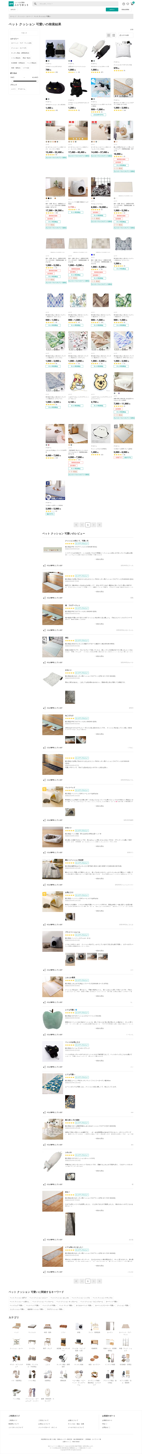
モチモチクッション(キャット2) (100, 66)
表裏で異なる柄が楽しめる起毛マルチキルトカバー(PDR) (124, 399)
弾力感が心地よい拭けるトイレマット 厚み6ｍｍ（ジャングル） (124, 315)
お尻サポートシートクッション (77, 66)
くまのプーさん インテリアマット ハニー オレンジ (78, 397)
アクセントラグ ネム (97, 204)
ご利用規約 (88, 1439)
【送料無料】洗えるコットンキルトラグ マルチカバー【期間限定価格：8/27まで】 (78, 452)
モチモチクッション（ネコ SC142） (56, 104)
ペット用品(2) (31, 63)
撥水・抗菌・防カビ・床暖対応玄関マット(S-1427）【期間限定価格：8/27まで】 (78, 260)
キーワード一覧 (96, 1439)
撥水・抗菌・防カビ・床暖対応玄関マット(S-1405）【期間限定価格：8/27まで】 (124, 205)
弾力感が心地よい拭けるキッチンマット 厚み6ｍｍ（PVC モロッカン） (124, 356)
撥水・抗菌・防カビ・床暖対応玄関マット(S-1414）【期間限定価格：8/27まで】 (101, 261)
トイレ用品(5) (15, 58)
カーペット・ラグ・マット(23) (21, 43)
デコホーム (21, 89)
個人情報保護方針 (78, 1439)
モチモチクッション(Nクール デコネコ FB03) (101, 105)
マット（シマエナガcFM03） (99, 449)
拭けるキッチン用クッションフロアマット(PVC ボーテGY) (124, 103)
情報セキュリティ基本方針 (64, 1439)
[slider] (12, 81)
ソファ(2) (26, 68)
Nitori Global (75, 1441)
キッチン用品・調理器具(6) (20, 53)
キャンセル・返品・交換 (76, 1424)
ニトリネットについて (16, 1427)
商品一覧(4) (26, 58)
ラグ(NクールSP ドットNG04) (54, 505)
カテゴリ (13, 9)
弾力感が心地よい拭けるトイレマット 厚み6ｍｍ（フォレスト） (78, 315)
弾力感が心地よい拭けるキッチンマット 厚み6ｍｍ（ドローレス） (78, 356)
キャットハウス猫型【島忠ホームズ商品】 (78, 203)
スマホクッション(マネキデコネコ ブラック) (78, 103)
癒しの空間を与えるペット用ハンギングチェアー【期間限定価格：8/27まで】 (124, 148)
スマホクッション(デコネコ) (53, 66)
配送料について (14, 1424)
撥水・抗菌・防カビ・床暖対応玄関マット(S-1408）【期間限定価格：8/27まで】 (56, 260)
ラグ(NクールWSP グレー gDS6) (123, 449)
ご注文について (43, 1420)
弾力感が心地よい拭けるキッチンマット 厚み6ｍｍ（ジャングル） (56, 356)
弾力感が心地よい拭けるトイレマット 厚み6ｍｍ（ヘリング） (101, 315)
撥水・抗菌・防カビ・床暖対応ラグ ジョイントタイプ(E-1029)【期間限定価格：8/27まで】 (56, 205)
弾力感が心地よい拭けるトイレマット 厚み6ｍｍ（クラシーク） (124, 259)
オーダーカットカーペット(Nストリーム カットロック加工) (101, 148)
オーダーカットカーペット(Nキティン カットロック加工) (78, 148)
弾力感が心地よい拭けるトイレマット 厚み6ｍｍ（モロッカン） (56, 315)
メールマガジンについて (76, 1427)
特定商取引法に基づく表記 (48, 1439)
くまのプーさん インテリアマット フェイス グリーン (101, 397)
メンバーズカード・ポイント (47, 1427)
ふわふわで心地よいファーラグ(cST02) (56, 451)
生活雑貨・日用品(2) (18, 63)
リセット (24, 33)
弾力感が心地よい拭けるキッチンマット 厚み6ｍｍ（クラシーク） (56, 397)
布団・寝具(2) (15, 68)
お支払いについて (44, 1424)
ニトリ (13, 89)
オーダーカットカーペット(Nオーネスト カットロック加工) (56, 148)
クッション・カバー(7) (18, 48)
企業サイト (66, 1441)
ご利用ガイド (13, 1420)
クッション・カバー (24, 16)
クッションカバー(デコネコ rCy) (123, 65)
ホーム (12, 16)
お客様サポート (107, 1420)
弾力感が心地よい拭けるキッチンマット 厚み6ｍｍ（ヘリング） (101, 356)
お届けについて (73, 1420)
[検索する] (35, 4)
